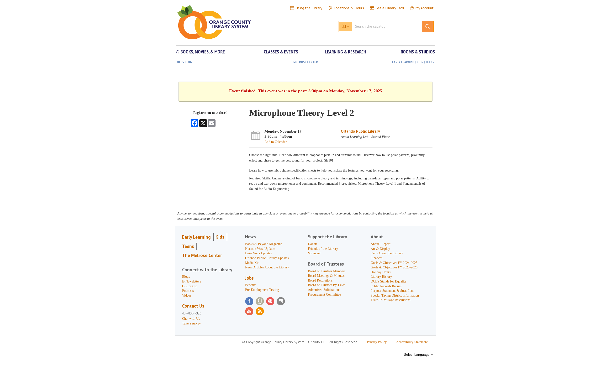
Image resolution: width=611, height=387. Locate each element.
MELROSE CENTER (305, 62)
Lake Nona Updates (258, 253)
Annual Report (380, 244)
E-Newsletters (191, 281)
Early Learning (196, 237)
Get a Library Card (389, 7)
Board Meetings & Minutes (326, 275)
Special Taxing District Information (395, 295)
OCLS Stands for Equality (388, 281)
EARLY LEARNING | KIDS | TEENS (413, 62)
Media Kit (252, 263)
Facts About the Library (387, 253)
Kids (220, 237)
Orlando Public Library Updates (267, 258)
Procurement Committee (324, 294)
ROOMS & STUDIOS (418, 52)
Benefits (250, 285)
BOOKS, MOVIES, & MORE (202, 52)
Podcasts (188, 291)
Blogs (186, 276)
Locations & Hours (349, 7)
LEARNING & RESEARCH (345, 52)
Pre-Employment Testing (262, 290)
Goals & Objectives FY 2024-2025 (394, 263)
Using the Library (308, 7)
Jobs (249, 278)
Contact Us (193, 306)
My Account (424, 7)
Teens (188, 246)
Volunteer (314, 253)
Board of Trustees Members (326, 271)
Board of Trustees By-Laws (326, 285)
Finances (376, 258)
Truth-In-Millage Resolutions (390, 300)
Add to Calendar (275, 142)
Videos (186, 295)
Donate (312, 244)
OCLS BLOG (184, 62)
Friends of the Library (323, 249)
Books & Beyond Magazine (263, 244)
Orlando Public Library (360, 131)
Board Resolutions (320, 280)
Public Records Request (386, 286)
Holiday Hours (380, 272)
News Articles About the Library (267, 267)
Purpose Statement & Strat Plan (392, 291)
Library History (381, 276)
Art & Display (380, 249)
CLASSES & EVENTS (281, 52)
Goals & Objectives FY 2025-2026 (394, 267)
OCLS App (189, 286)
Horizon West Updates (260, 249)
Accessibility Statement (412, 342)
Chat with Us (191, 318)
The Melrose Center (202, 255)
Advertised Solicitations (324, 290)
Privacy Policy (377, 342)
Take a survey (191, 323)
